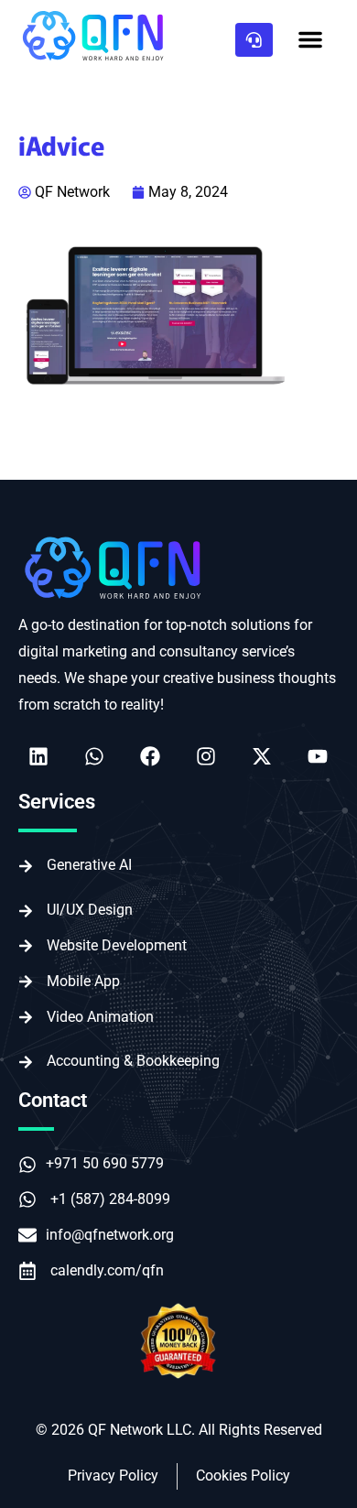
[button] (310, 39)
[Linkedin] (38, 756)
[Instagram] (206, 756)
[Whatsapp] (94, 756)
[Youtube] (318, 756)
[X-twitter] (262, 756)
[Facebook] (150, 756)
